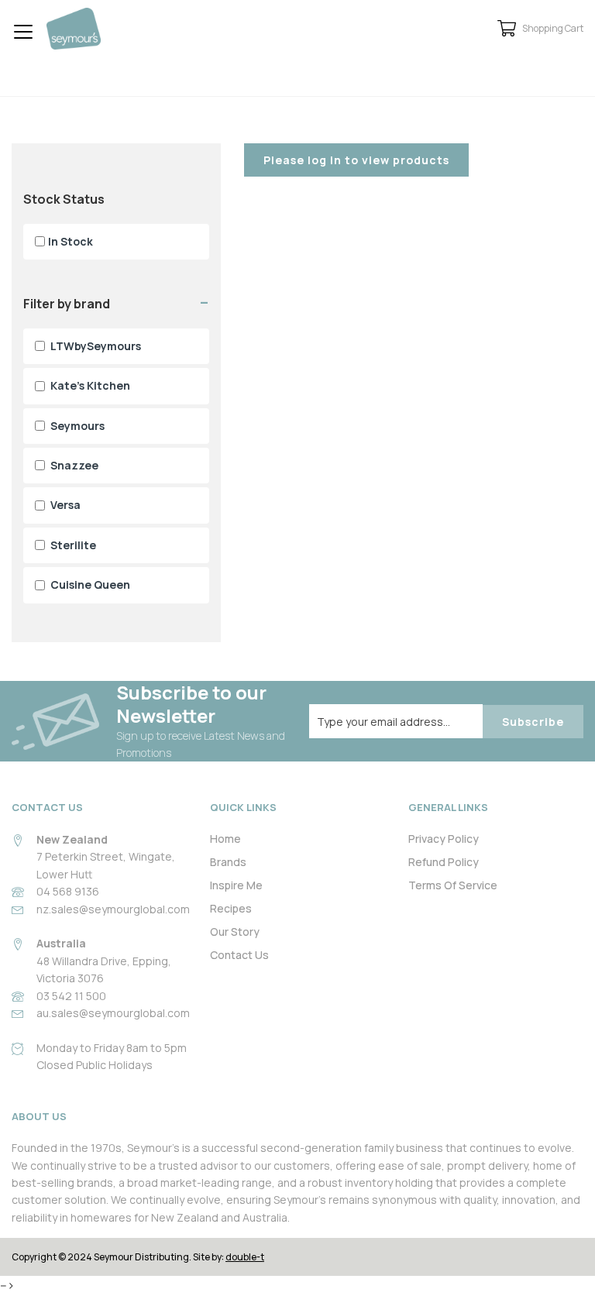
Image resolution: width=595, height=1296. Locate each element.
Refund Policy (443, 861)
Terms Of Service (452, 885)
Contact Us (239, 954)
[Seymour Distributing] (73, 29)
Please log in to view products (356, 160)
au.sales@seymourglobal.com (113, 1013)
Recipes (231, 908)
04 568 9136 (67, 891)
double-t (244, 1256)
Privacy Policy (443, 838)
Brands (228, 861)
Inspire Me (236, 885)
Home (225, 838)
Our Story (235, 931)
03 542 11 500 (71, 995)
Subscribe (533, 721)
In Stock (70, 241)
